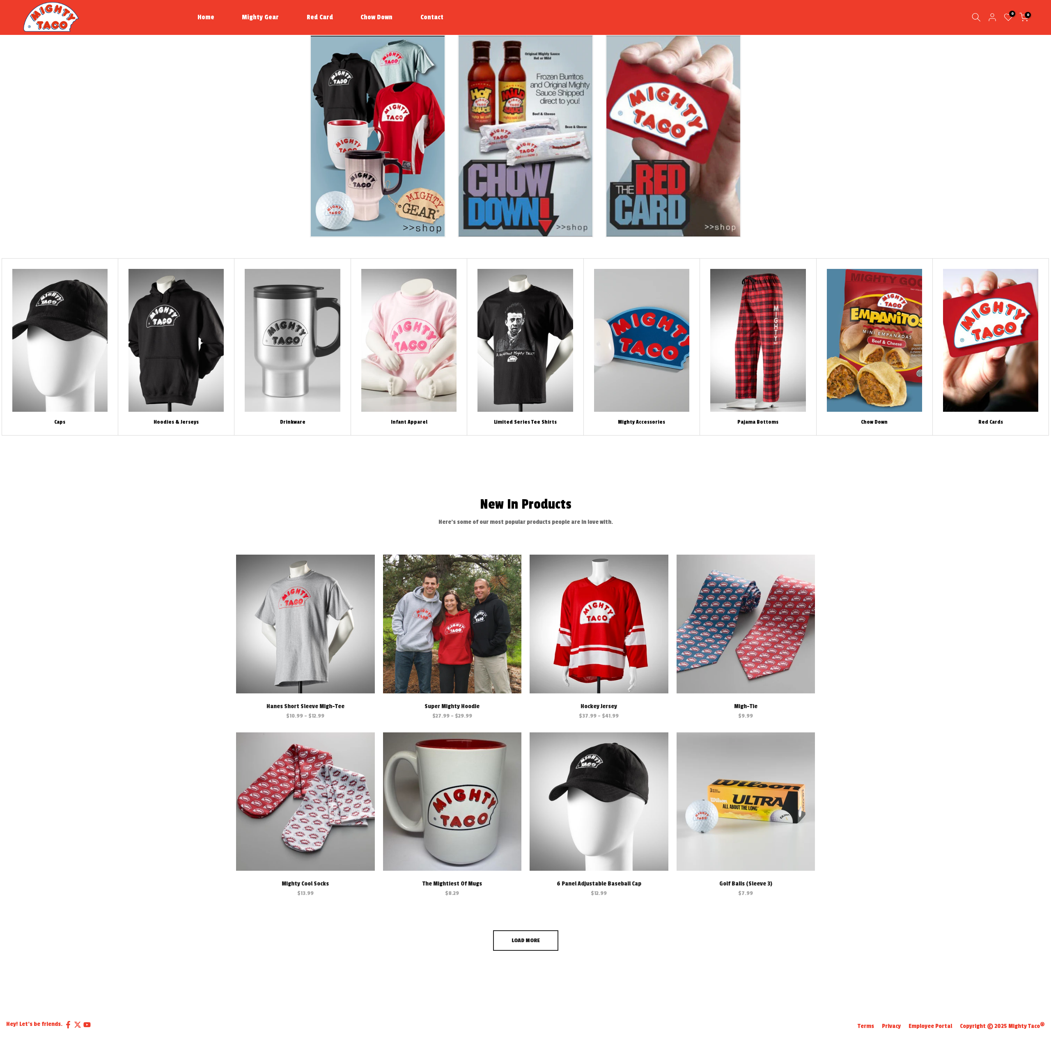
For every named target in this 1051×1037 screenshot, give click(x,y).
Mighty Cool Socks (305, 883)
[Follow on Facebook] (68, 1025)
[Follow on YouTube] (87, 1025)
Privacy (891, 1026)
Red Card (320, 17)
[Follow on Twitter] (77, 1025)
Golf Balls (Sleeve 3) (745, 883)
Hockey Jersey (599, 706)
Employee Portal (930, 1026)
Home (205, 17)
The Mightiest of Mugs (452, 883)
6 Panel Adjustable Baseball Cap (599, 883)
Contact (431, 17)
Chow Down (376, 17)
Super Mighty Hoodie (452, 706)
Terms (866, 1026)
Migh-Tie (745, 706)
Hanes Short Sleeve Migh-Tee (305, 706)
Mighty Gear (260, 17)
